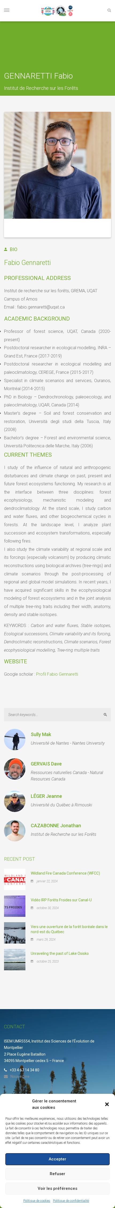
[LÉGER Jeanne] (14, 801)
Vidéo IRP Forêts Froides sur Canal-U (61, 900)
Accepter (57, 1159)
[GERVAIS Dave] (14, 769)
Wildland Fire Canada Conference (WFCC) (65, 873)
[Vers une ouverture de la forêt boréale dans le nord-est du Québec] (14, 932)
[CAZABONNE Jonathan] (14, 830)
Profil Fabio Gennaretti (57, 674)
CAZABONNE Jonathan (56, 825)
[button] (107, 1104)
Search (107, 714)
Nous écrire (19, 1076)
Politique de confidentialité (71, 1201)
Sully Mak (41, 734)
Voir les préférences (57, 1188)
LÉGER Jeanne (46, 796)
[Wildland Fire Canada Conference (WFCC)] (14, 879)
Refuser (57, 1173)
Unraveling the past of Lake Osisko (60, 953)
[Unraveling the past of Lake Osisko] (14, 959)
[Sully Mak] (14, 739)
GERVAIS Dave (46, 764)
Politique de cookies (36, 1201)
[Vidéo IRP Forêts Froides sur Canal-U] (14, 906)
